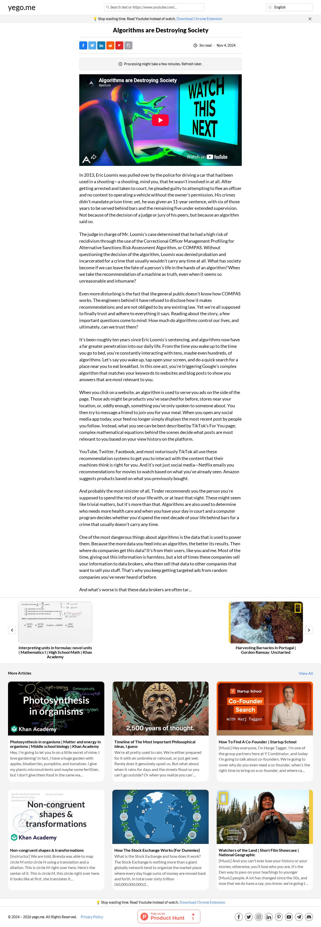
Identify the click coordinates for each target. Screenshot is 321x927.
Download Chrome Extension (199, 19)
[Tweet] (92, 45)
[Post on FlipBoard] (119, 45)
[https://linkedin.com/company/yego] (269, 917)
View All (306, 673)
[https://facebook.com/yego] (239, 917)
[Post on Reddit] (110, 45)
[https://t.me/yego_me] (299, 917)
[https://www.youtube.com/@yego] (289, 917)
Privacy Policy (92, 917)
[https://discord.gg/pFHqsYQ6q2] (309, 917)
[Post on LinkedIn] (101, 45)
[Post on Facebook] (83, 45)
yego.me (22, 7)
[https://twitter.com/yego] (249, 917)
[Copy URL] (128, 45)
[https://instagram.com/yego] (259, 917)
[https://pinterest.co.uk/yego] (279, 917)
